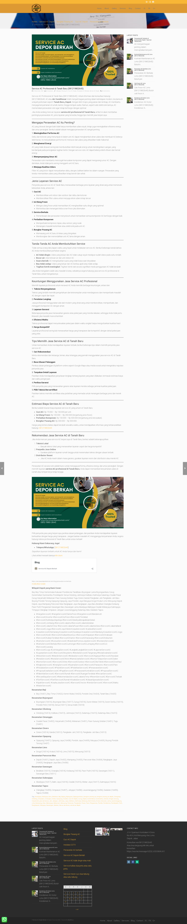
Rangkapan (35, 805)
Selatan (56, 805)
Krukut (98, 801)
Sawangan (49, 805)
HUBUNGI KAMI (38, 584)
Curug (80, 799)
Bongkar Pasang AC (65, 22)
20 (77, 899)
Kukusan (103, 801)
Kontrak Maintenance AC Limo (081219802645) (143, 55)
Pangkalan (77, 803)
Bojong (63, 796)
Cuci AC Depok (81, 22)
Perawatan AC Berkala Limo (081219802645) (142, 69)
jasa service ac (44, 801)
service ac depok (75, 805)
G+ (154, 8)
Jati (50, 801)
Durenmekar (91, 799)
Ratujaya (43, 805)
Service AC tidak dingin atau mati (77, 860)
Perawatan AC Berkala (99, 22)
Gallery (114, 8)
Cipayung (59, 799)
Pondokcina (106, 803)
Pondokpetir (114, 803)
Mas (44, 803)
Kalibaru (71, 801)
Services (123, 8)
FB (149, 8)
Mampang (38, 803)
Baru (50, 796)
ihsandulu (50, 91)
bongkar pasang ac (90, 796)
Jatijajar (55, 801)
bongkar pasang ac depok (105, 796)
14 (81, 896)
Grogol (111, 799)
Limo (33, 803)
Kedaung (84, 801)
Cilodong (34, 799)
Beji (60, 796)
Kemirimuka (91, 801)
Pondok (100, 803)
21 (81, 899)
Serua (61, 805)
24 (65, 902)
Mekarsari (56, 803)
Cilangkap (117, 796)
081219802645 (45, 428)
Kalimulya (78, 801)
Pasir (87, 803)
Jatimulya (61, 801)
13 (77, 896)
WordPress (71, 920)
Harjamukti (35, 801)
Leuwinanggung (116, 801)
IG (144, 8)
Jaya (66, 801)
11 (69, 896)
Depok (85, 799)
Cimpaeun (41, 799)
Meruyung (64, 803)
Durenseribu (99, 799)
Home (99, 8)
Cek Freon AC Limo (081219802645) (140, 84)
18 (69, 899)
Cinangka (48, 799)
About (107, 8)
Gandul (106, 799)
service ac (67, 805)
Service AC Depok (46, 22)
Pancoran (70, 803)
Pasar (83, 803)
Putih (120, 803)
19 (73, 899)
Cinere (54, 799)
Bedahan (55, 796)
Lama (109, 801)
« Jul (77, 909)
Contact (138, 8)
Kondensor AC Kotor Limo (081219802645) (142, 98)
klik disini (58, 555)
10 (65, 896)
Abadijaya (38, 796)
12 (73, 896)
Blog (130, 8)
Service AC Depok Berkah (74, 855)
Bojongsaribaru (78, 796)
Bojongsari (69, 796)
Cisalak (65, 799)
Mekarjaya (49, 803)
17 (65, 899)
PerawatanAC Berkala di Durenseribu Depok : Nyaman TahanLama (143, 40)
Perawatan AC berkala (73, 850)
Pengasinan (93, 803)
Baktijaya (45, 796)
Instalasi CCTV (70, 845)
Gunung (116, 799)
